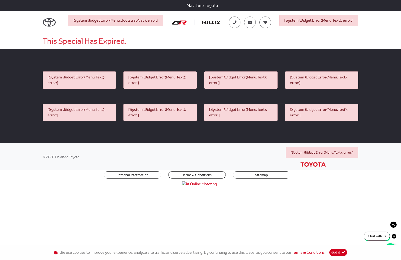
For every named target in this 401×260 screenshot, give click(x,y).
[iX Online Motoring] (200, 183)
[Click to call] (234, 22)
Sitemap (261, 175)
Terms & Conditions (197, 175)
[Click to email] (250, 22)
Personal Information (132, 175)
